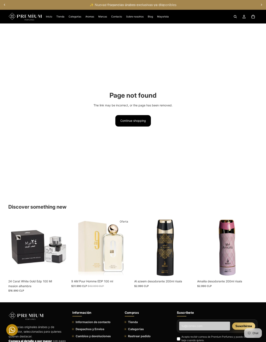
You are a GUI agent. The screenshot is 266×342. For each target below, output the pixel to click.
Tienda (133, 322)
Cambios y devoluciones (93, 336)
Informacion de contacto (93, 322)
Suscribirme (243, 326)
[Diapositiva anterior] (4, 4)
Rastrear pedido (139, 336)
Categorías (136, 329)
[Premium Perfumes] (26, 316)
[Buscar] (235, 16)
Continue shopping (133, 120)
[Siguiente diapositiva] (261, 4)
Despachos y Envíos (90, 329)
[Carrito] (253, 16)
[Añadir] (62, 271)
